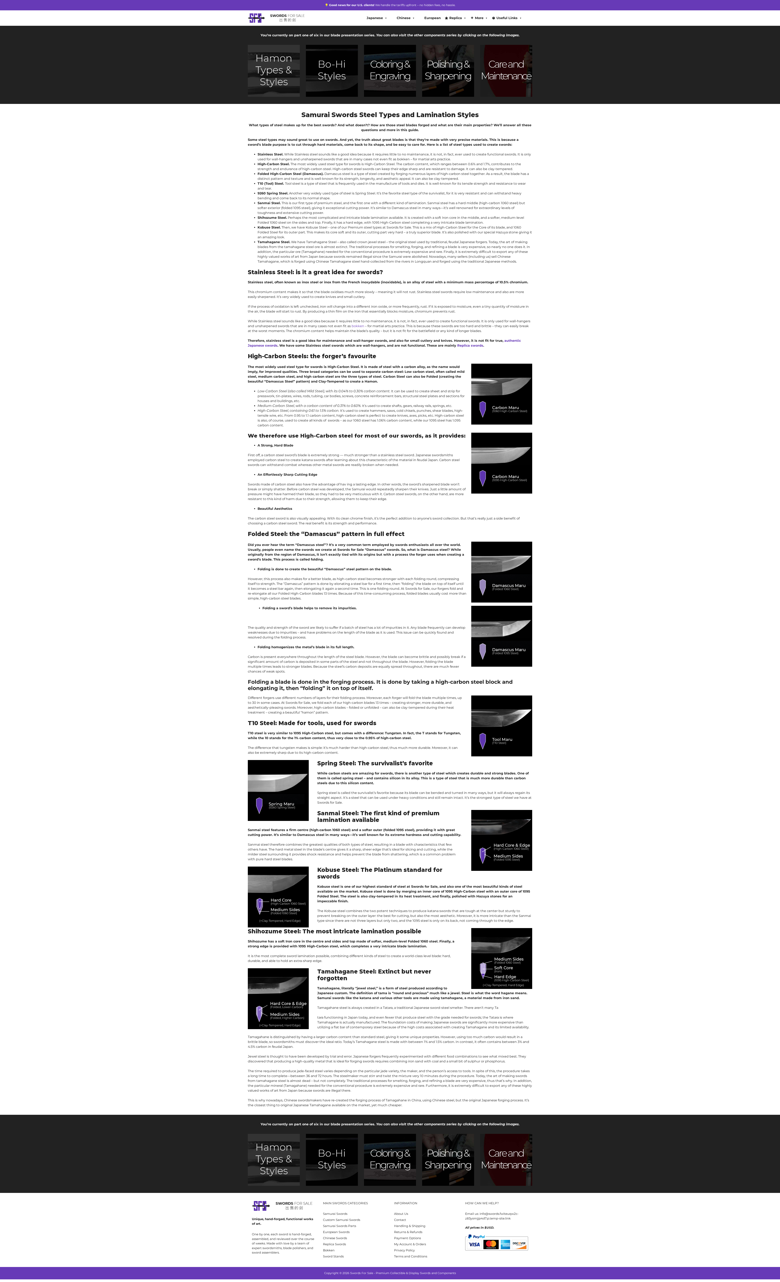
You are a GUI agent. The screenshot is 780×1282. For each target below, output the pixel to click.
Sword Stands (333, 1256)
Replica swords (470, 345)
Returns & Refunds (408, 1232)
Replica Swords (334, 1244)
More (479, 18)
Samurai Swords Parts (339, 1226)
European (432, 18)
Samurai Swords (335, 1214)
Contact (400, 1220)
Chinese (404, 18)
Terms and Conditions (410, 1256)
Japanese (375, 18)
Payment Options (407, 1238)
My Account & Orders (410, 1244)
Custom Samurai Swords (341, 1220)
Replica (455, 18)
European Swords (336, 1232)
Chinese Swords (335, 1238)
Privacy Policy (404, 1250)
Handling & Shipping (409, 1226)
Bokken (329, 1250)
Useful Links (507, 18)
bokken (358, 326)
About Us (401, 1214)
